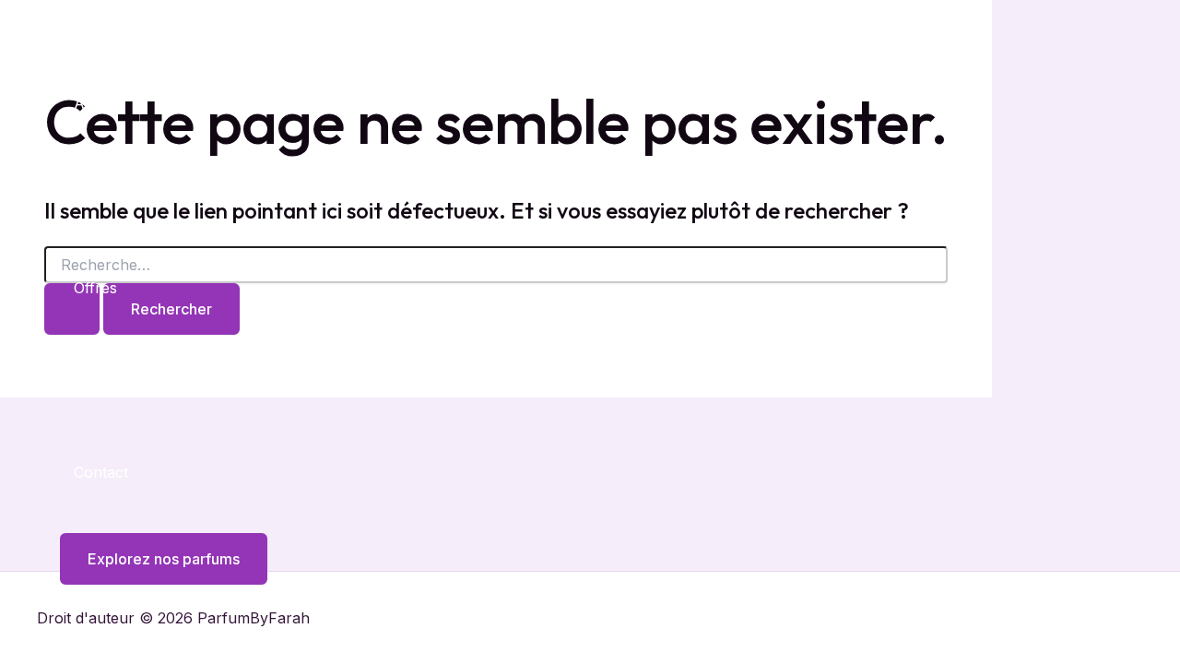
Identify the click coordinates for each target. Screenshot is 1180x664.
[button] (152, 559)
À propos (107, 195)
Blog (89, 380)
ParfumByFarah (124, 21)
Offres (95, 288)
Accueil (99, 103)
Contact (101, 472)
